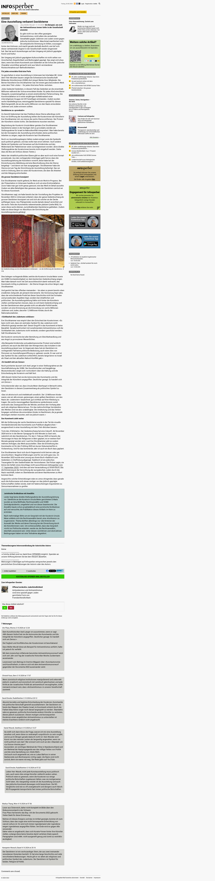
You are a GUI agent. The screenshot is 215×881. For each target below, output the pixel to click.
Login (82, 4)
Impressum (97, 878)
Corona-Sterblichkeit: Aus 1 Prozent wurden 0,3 (83, 152)
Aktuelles (5, 13)
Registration (89, 4)
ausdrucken (32, 571)
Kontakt (82, 878)
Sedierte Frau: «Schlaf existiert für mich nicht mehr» (84, 264)
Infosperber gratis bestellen (78, 12)
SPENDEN (36, 554)
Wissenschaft (82, 127)
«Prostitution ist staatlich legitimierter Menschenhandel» (83, 258)
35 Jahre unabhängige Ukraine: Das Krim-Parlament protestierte (85, 78)
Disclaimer (89, 878)
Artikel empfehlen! (10, 571)
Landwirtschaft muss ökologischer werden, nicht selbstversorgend (83, 160)
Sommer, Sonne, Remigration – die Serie (79, 101)
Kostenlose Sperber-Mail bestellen (33, 576)
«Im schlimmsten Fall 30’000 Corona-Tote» (85, 85)
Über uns (15, 13)
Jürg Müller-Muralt (27, 25)
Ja (4, 608)
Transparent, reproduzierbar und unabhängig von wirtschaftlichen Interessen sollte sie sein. (89, 131)
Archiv (95, 4)
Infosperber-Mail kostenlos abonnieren (67, 878)
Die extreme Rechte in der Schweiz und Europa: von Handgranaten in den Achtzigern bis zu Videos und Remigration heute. (80, 107)
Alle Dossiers (94, 137)
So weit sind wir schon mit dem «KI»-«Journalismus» (82, 82)
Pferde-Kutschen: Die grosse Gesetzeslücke (81, 89)
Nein (11, 608)
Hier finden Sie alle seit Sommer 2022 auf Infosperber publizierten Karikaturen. (89, 120)
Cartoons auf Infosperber (86, 116)
